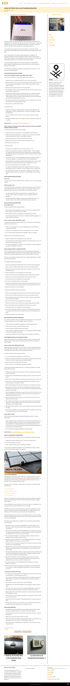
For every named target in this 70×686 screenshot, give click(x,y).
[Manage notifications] (68, 684)
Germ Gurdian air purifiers (11, 491)
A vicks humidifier (9, 495)
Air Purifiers (17, 631)
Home (5, 14)
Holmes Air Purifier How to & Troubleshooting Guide (22, 432)
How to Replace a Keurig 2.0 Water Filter (20, 123)
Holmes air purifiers (10, 488)
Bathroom (49, 669)
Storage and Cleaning (52, 679)
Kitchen (49, 672)
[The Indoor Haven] (9, 3)
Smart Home (8, 14)
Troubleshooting (26, 631)
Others (48, 674)
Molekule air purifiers (10, 493)
